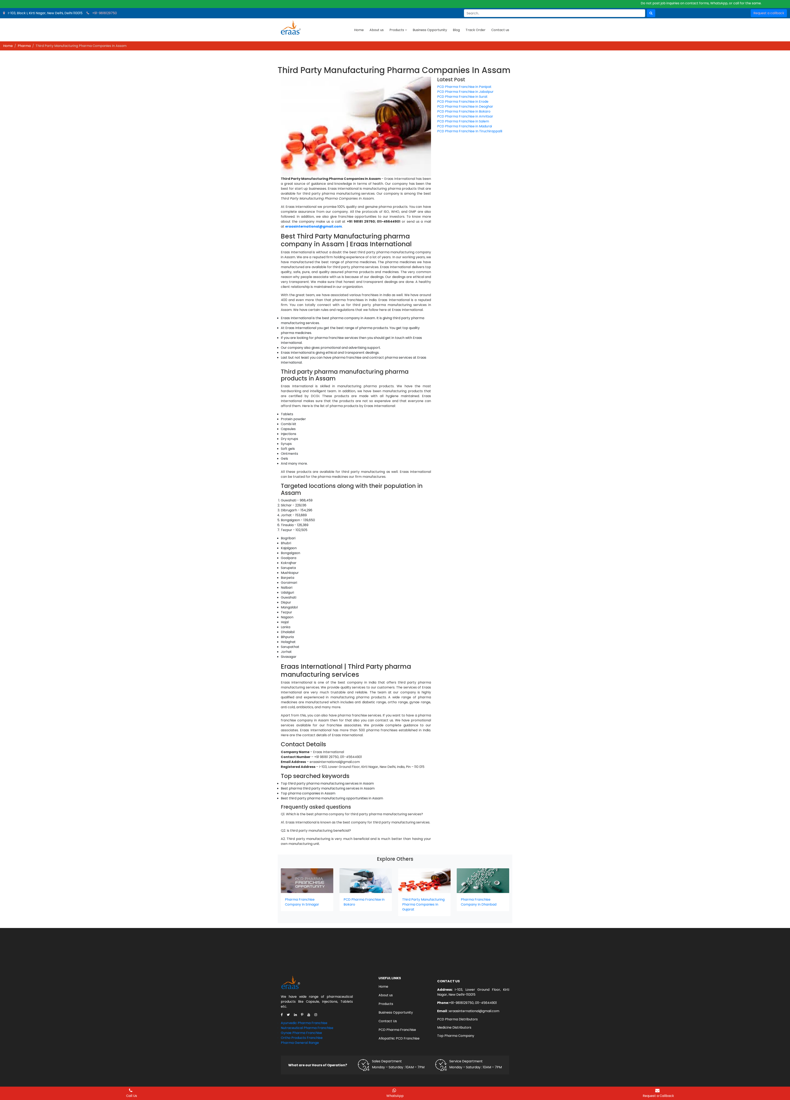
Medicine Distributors (454, 1027)
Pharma (24, 45)
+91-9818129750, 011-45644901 (473, 1002)
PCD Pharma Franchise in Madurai (464, 126)
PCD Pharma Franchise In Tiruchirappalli (469, 131)
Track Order (476, 30)
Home (359, 30)
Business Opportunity (430, 30)
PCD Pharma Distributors (457, 1019)
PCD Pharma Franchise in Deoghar (465, 106)
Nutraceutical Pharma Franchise (307, 1028)
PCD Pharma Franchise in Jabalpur (465, 91)
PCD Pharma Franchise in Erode (462, 101)
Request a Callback (658, 1095)
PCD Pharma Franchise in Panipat (464, 86)
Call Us (131, 1095)
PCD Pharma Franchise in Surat (462, 96)
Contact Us (388, 1021)
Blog (456, 30)
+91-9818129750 (104, 13)
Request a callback (768, 13)
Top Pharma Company (455, 1035)
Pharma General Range (300, 1042)
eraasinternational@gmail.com (474, 1011)
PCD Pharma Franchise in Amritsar (465, 116)
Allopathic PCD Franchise (399, 1038)
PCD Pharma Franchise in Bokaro (463, 111)
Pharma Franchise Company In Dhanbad (478, 902)
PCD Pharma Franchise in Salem (463, 121)
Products (396, 30)
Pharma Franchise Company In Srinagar (302, 902)
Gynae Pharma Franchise (301, 1032)
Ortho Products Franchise (302, 1037)
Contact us (500, 30)
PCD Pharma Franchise (397, 1029)
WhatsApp (395, 1095)
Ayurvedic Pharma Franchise (304, 1023)
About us (376, 30)
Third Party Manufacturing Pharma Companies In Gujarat (423, 904)
